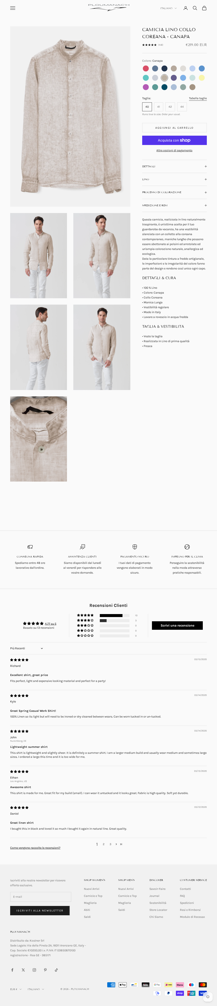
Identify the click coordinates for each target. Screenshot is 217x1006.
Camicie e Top (93, 896)
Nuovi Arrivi (91, 889)
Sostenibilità (157, 903)
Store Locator (158, 910)
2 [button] (103, 844)
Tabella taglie (198, 98)
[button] (85, 615)
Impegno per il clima (187, 556)
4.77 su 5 (50, 624)
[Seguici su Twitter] (23, 970)
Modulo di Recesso (192, 917)
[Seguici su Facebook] (12, 970)
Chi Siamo (156, 917)
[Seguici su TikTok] (56, 970)
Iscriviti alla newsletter (40, 910)
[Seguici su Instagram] (34, 970)
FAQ (182, 896)
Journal (154, 896)
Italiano (166, 8)
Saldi (87, 917)
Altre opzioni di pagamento (174, 150)
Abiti (87, 910)
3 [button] (110, 844)
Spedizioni (187, 903)
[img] (19, 660)
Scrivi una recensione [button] (177, 625)
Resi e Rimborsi (190, 910)
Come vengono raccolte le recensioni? (35, 848)
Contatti (185, 889)
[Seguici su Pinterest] (45, 970)
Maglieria (90, 903)
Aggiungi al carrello (174, 127)
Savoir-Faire (157, 889)
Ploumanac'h (20, 931)
